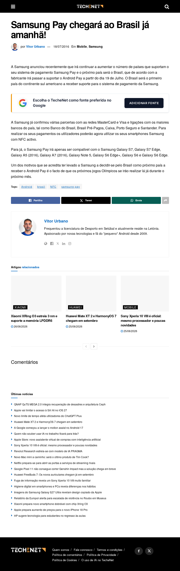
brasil (41, 186)
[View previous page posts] (86, 346)
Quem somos (60, 550)
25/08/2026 (75, 326)
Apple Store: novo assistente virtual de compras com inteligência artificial (57, 439)
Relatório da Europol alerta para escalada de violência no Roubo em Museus (60, 498)
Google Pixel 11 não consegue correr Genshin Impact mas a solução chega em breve (65, 469)
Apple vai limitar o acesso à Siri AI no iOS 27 (40, 410)
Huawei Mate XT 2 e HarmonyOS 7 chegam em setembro (91, 318)
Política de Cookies (64, 560)
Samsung (96, 46)
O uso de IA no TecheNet (97, 560)
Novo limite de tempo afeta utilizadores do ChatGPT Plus (48, 416)
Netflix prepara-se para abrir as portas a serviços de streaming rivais (54, 463)
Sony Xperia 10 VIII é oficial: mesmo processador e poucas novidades (143, 321)
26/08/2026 (20, 326)
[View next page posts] (94, 346)
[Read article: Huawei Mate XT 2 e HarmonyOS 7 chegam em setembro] (91, 294)
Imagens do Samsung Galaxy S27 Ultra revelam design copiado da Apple (58, 492)
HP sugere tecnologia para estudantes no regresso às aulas (50, 515)
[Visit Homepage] (90, 6)
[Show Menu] (13, 6)
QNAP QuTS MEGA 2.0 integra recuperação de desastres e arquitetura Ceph (60, 404)
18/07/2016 (61, 46)
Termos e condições (109, 550)
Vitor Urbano (35, 46)
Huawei (75, 307)
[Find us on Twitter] (149, 551)
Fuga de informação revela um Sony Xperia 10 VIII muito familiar (52, 480)
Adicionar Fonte (144, 103)
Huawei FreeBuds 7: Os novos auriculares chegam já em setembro (54, 474)
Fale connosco (83, 550)
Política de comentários (67, 555)
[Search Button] (167, 6)
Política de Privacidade (101, 555)
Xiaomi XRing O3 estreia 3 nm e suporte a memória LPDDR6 (34, 318)
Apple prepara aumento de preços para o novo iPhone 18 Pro (51, 509)
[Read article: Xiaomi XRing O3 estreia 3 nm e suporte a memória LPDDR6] (36, 294)
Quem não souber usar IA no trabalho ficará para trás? (46, 433)
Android (26, 186)
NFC (53, 186)
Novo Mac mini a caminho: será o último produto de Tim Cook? (51, 457)
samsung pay (70, 186)
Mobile (82, 46)
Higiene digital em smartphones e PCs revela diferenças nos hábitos (55, 486)
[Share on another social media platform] (165, 200)
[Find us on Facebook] (139, 551)
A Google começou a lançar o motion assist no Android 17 (48, 427)
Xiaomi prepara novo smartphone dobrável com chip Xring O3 (51, 504)
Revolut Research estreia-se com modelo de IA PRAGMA (48, 451)
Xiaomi (20, 307)
